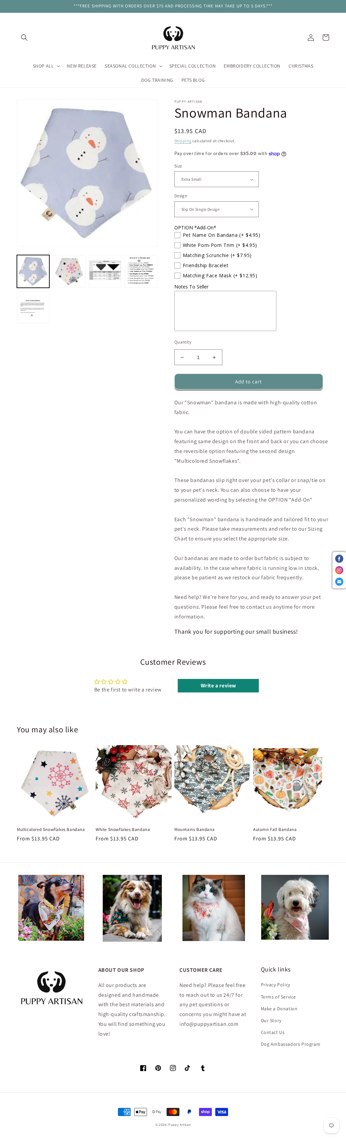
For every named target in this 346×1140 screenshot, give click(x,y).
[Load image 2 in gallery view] (69, 271)
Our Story (271, 1020)
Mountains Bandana (194, 829)
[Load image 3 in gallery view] (105, 271)
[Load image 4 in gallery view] (141, 271)
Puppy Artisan (179, 1124)
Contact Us (273, 1032)
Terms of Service (278, 997)
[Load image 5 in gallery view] (33, 307)
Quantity (182, 342)
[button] (24, 37)
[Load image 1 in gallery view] (33, 271)
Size (178, 166)
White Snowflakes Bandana (123, 829)
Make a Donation (279, 1009)
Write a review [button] (218, 685)
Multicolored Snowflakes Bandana (51, 829)
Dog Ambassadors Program (291, 1044)
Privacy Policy (275, 985)
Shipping (183, 140)
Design (180, 196)
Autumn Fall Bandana (275, 829)
